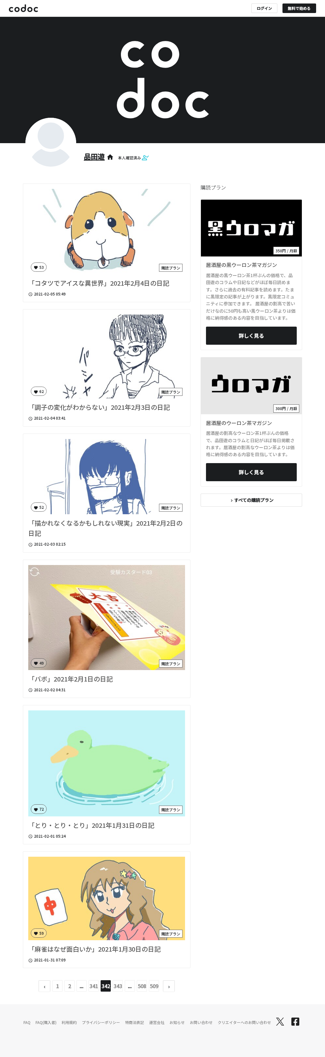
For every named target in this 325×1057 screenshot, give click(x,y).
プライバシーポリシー (101, 1022)
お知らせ (177, 1022)
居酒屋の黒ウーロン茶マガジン (241, 265)
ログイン (264, 8)
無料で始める (299, 8)
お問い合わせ (201, 1022)
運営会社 (156, 1022)
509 (154, 986)
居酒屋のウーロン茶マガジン (239, 423)
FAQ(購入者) (46, 1022)
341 (94, 986)
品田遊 (94, 156)
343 (118, 986)
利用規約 (69, 1022)
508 (142, 986)
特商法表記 (134, 1022)
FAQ (26, 1022)
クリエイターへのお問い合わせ (244, 1022)
